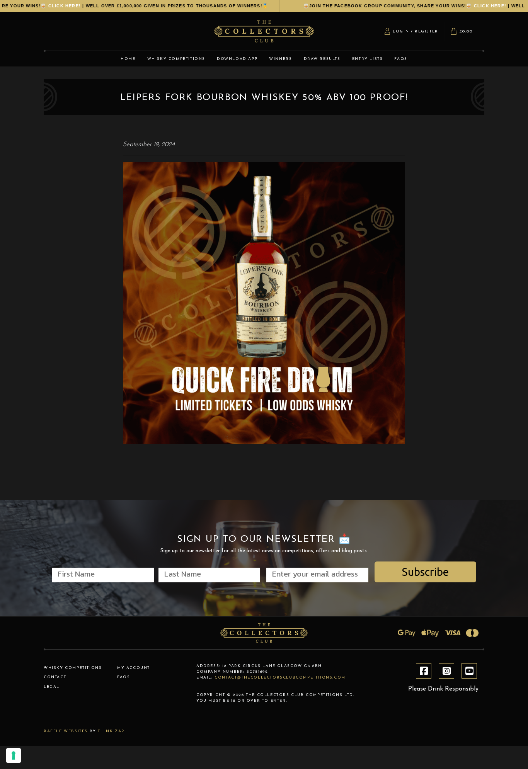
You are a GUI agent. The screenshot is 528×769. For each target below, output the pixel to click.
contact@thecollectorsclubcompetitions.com (280, 677)
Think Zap (111, 731)
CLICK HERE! (377, 5)
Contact (55, 677)
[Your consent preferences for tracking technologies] (13, 755)
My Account (133, 668)
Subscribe (425, 572)
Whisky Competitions (73, 668)
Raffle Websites (66, 731)
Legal (52, 687)
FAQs (123, 677)
